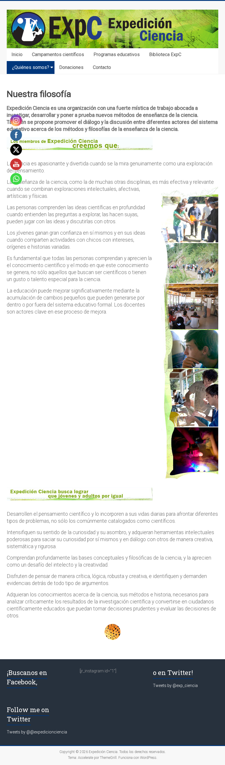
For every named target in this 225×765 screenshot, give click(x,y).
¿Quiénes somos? (30, 67)
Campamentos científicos (58, 54)
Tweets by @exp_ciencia (175, 685)
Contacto (102, 67)
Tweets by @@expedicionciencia (37, 732)
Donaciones (71, 67)
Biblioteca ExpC (165, 54)
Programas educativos (116, 54)
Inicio (17, 54)
